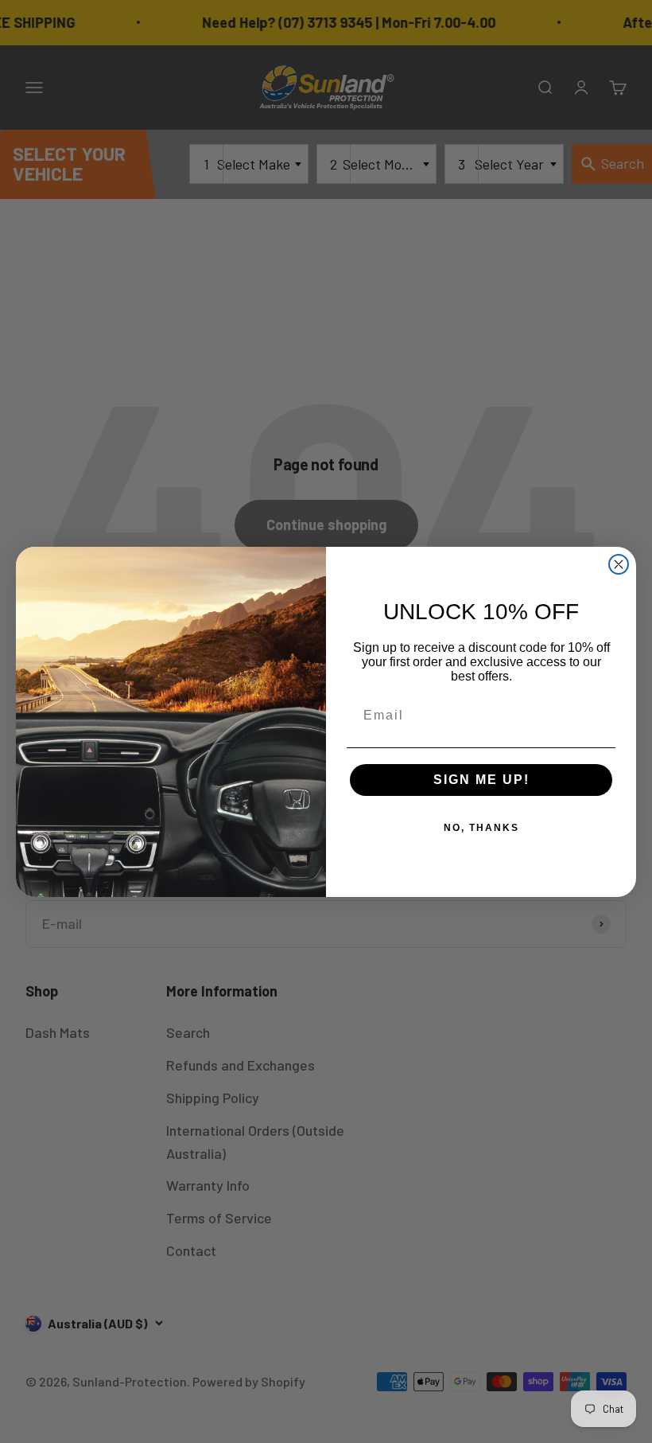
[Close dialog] (618, 564)
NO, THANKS (481, 827)
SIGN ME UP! (481, 779)
